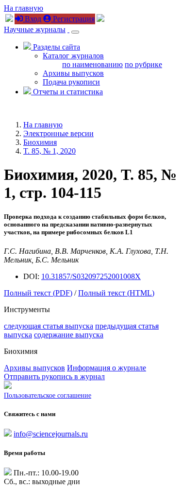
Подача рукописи (71, 82)
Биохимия (40, 142)
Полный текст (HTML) (116, 293)
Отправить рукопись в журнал (54, 376)
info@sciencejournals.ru (51, 434)
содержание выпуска (68, 335)
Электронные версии (58, 133)
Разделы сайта (55, 47)
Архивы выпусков (73, 73)
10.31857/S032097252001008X (91, 276)
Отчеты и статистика (67, 92)
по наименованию (92, 64)
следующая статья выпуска (48, 326)
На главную (23, 8)
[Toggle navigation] (75, 32)
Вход (32, 19)
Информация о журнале (106, 368)
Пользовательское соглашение (47, 395)
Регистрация (73, 19)
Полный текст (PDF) (38, 293)
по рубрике (143, 64)
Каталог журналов (73, 56)
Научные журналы (35, 29)
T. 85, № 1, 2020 (49, 151)
